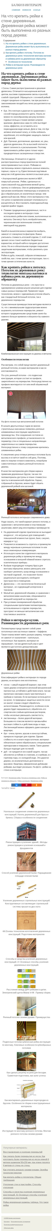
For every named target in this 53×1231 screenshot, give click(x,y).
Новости (26, 9)
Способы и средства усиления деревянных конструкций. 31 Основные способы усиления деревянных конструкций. (25, 1195)
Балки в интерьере (26, 5)
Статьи (36, 9)
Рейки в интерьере (23, 781)
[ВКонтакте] (16, 785)
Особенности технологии (20, 61)
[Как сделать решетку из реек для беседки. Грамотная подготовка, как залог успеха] (26, 1069)
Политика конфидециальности (13, 1224)
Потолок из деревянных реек (30, 778)
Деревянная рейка (15, 778)
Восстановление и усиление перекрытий (22, 1152)
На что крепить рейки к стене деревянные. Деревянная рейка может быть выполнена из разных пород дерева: (27, 46)
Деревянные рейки (36, 781)
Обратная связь (9, 1228)
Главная (16, 9)
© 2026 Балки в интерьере (12, 1218)
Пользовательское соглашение (20, 1221)
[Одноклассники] (37, 785)
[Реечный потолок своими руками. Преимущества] (26, 1014)
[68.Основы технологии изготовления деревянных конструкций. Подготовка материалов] (26, 928)
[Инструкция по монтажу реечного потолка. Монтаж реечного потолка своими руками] (26, 1127)
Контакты (7, 1221)
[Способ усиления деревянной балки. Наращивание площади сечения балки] (26, 869)
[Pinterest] (26, 785)
